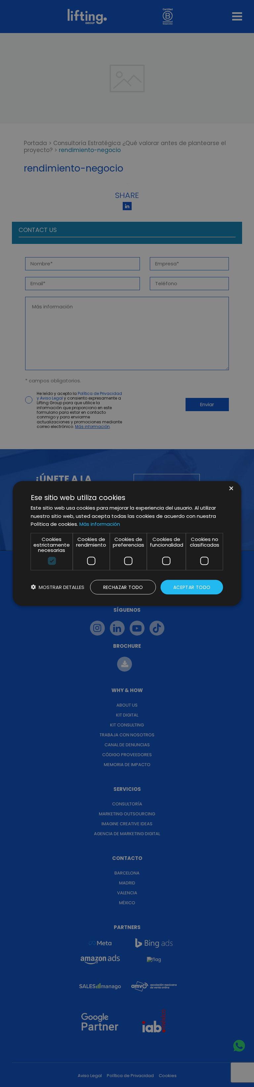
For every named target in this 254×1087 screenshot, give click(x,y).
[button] (57, 587)
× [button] (230, 488)
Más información (99, 524)
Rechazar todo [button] (123, 587)
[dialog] (127, 543)
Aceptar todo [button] (192, 587)
